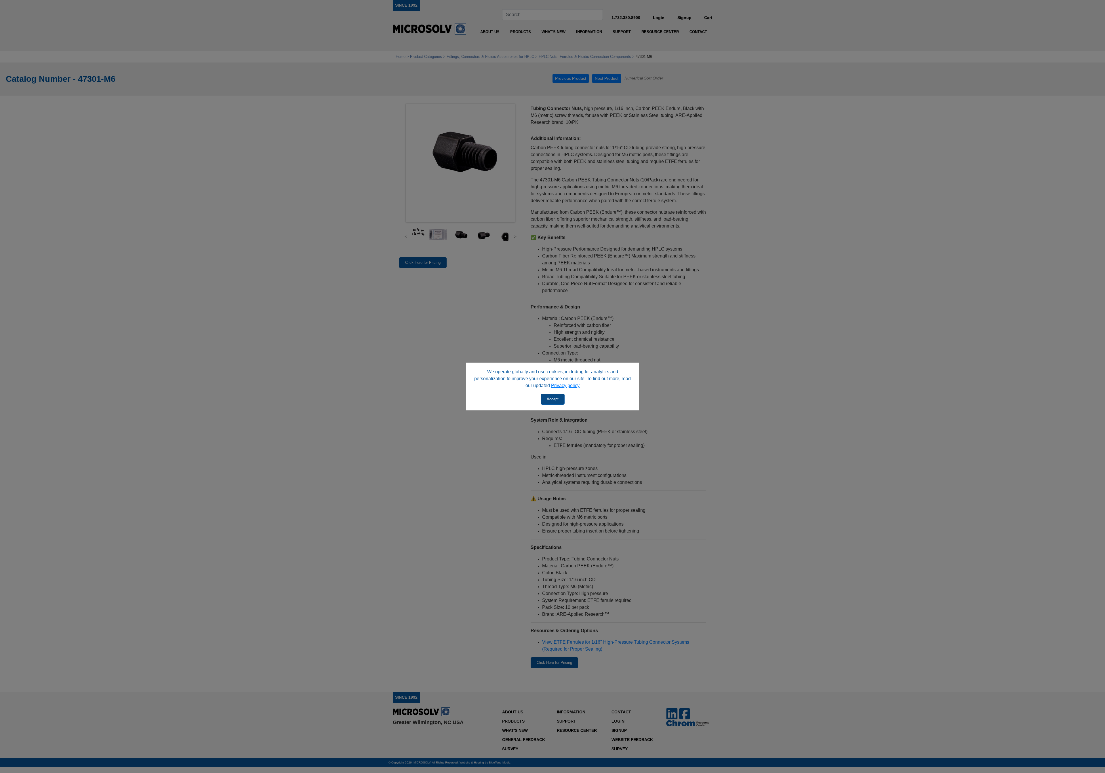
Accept (553, 399)
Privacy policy (565, 385)
